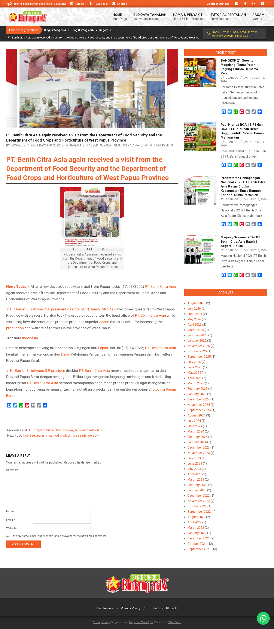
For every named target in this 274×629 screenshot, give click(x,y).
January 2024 (197, 442)
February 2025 (197, 389)
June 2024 (195, 426)
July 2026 (194, 308)
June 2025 (195, 367)
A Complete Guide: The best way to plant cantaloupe (65, 430)
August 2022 (196, 517)
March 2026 (196, 330)
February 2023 (197, 485)
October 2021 (197, 544)
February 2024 (197, 437)
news (104, 145)
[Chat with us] (263, 618)
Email (10, 519)
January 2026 (197, 341)
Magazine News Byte (141, 622)
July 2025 (194, 362)
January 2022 (197, 533)
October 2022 (197, 506)
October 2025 (197, 351)
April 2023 (194, 474)
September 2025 (199, 357)
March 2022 (196, 528)
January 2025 (197, 394)
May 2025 (194, 373)
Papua (103, 348)
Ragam (75, 145)
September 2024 (199, 410)
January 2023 (197, 490)
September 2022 (199, 512)
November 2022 (199, 501)
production (15, 328)
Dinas (65, 354)
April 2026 (194, 324)
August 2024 (196, 415)
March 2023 (196, 479)
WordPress (174, 622)
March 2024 (196, 431)
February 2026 (197, 335)
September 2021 (199, 549)
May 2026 (194, 319)
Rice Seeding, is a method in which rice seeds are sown (61, 435)
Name (10, 511)
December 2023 (199, 447)
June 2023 (195, 463)
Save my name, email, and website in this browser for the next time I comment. (59, 535)
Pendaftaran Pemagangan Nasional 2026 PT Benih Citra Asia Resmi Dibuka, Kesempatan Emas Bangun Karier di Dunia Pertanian (243, 186)
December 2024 (199, 399)
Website (11, 528)
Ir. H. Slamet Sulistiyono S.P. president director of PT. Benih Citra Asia (61, 309)
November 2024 (199, 405)
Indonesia (30, 338)
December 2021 (199, 538)
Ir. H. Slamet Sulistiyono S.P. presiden (35, 370)
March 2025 (196, 383)
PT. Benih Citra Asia (124, 145)
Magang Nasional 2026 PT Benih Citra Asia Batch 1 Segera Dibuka (240, 241)
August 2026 (196, 303)
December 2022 (199, 496)
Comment (12, 469)
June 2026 (195, 314)
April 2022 (194, 522)
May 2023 (194, 469)
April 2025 (194, 378)
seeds (104, 322)
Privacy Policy (101, 622)
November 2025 (199, 346)
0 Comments (163, 145)
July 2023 (194, 458)
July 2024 (194, 421)
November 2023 (199, 453)
